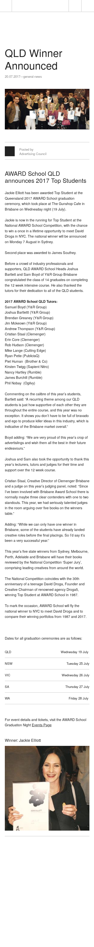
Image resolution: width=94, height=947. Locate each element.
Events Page (42, 724)
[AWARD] (47, 34)
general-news (32, 76)
